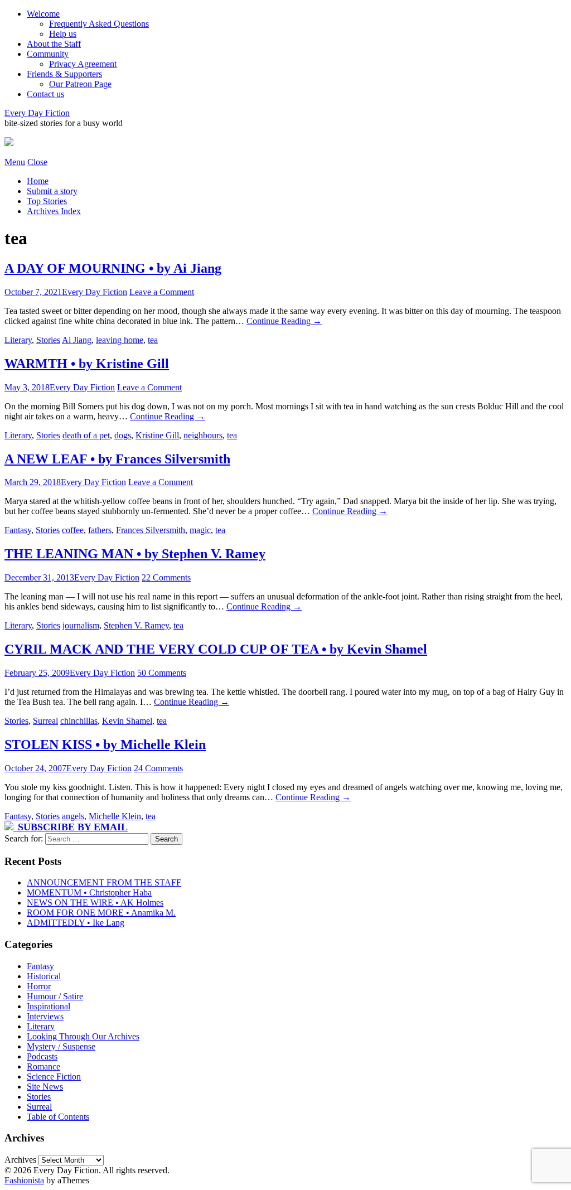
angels (73, 816)
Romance (43, 1066)
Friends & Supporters (64, 74)
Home (38, 181)
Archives (20, 1159)
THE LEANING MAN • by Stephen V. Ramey (134, 553)
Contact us (45, 94)
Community (48, 54)
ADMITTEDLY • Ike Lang (75, 922)
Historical (44, 976)
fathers (100, 530)
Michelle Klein (115, 816)
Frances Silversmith (150, 530)
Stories (48, 340)
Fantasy (17, 530)
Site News (45, 1086)
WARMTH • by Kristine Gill (86, 363)
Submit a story (52, 191)
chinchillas (79, 720)
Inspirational (48, 1006)
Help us (62, 33)
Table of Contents (58, 1116)
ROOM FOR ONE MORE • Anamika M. (101, 912)
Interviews (45, 1016)
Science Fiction (54, 1076)
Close (37, 162)
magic (200, 530)
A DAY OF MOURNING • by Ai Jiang (112, 268)
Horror (39, 986)
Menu (14, 162)
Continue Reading (284, 321)
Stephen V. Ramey (136, 625)
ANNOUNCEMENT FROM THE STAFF (104, 882)
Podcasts (42, 1056)
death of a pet (86, 435)
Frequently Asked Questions (99, 23)
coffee (73, 530)
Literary (18, 340)
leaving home (119, 340)
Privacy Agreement (83, 64)
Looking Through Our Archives (83, 1036)
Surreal (45, 720)
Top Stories (47, 201)
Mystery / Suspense (61, 1046)
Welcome (43, 13)
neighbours (202, 435)
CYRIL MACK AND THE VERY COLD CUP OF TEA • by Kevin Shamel (215, 649)
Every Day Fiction (37, 113)
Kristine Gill (157, 435)
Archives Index (54, 211)
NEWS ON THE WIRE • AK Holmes (95, 902)
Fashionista (24, 1180)
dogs (122, 435)
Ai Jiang (76, 340)
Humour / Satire (55, 996)
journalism (80, 625)
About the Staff (54, 44)
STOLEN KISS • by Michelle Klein (105, 744)
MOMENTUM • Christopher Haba (89, 892)
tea (153, 340)
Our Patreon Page (80, 84)
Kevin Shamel (127, 720)
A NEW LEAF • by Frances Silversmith (117, 459)
